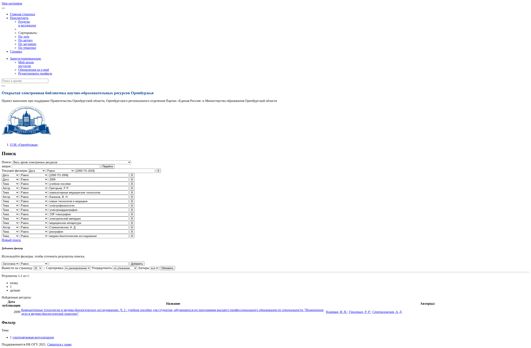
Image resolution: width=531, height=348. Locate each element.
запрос (6, 166)
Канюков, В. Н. (336, 312)
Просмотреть (19, 18)
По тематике (27, 48)
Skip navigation (12, 3)
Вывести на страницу (17, 268)
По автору (25, 40)
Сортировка (54, 268)
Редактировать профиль (35, 73)
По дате (23, 36)
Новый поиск (11, 240)
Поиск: (7, 162)
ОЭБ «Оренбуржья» (24, 144)
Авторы (143, 268)
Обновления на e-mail (33, 69)
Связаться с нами (59, 344)
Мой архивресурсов (26, 64)
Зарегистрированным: (25, 58)
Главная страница (22, 14)
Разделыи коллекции (27, 23)
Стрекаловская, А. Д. (387, 312)
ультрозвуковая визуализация (33, 337)
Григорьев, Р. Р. (359, 312)
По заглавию (27, 44)
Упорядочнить (101, 268)
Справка (16, 51)
